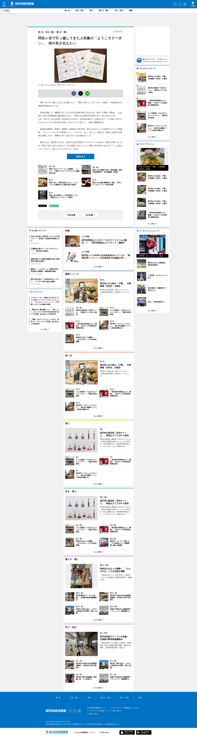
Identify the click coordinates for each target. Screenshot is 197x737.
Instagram (185, 4)
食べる (67, 10)
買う (91, 10)
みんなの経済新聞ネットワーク (56, 732)
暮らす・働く (104, 10)
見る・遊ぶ (79, 10)
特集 (130, 10)
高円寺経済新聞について (97, 708)
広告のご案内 (93, 714)
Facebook (175, 4)
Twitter (180, 4)
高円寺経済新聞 (22, 4)
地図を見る (80, 156)
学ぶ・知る (119, 10)
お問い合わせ (116, 711)
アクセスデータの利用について (99, 711)
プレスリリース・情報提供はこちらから (125, 708)
